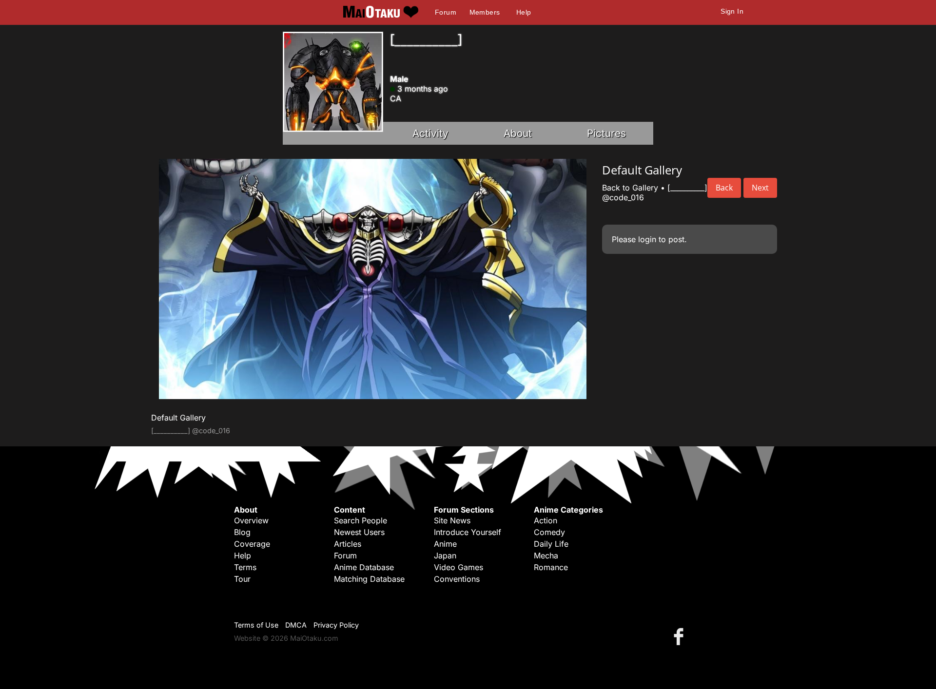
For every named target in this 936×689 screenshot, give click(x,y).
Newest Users (359, 532)
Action (545, 520)
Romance (551, 567)
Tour (242, 579)
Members (484, 12)
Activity (430, 133)
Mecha (546, 555)
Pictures (606, 133)
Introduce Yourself (467, 532)
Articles (347, 544)
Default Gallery (178, 417)
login (647, 239)
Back (724, 187)
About (518, 133)
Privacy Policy (336, 625)
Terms (245, 567)
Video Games (458, 567)
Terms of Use (256, 625)
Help (523, 12)
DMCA (296, 625)
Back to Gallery (630, 187)
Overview (251, 520)
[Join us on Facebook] (680, 636)
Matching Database (369, 579)
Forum (445, 12)
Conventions (457, 579)
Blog (242, 532)
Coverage (252, 544)
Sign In (732, 11)
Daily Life (551, 544)
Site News (452, 520)
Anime (445, 544)
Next (760, 187)
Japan (445, 555)
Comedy (549, 532)
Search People (360, 520)
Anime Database (364, 567)
